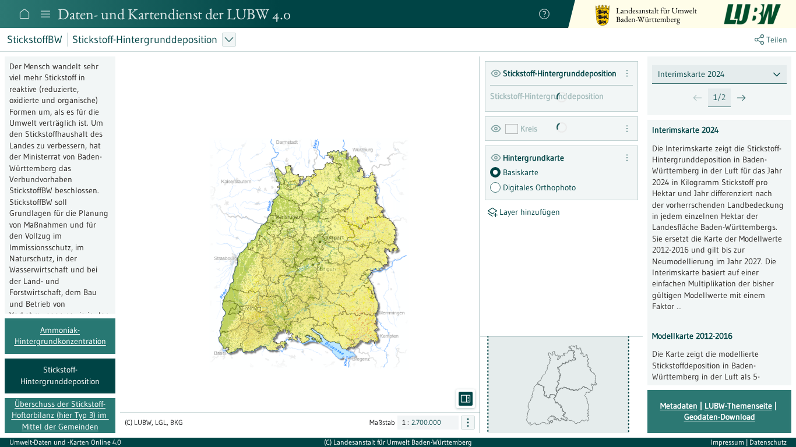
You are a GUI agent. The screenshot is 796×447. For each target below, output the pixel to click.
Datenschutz (768, 442)
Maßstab (382, 422)
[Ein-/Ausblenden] (496, 73)
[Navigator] (45, 14)
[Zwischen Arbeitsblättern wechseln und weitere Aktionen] (229, 40)
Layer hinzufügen (529, 212)
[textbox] (719, 74)
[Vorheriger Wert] (697, 97)
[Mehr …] (627, 73)
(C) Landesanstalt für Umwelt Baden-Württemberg (398, 442)
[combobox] (719, 74)
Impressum (728, 442)
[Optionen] (468, 423)
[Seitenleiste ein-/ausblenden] (466, 399)
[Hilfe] (544, 14)
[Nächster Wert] (741, 97)
